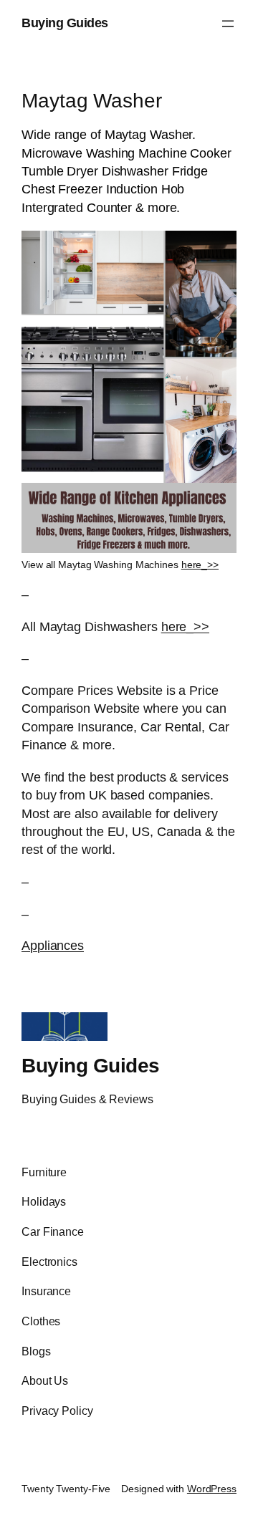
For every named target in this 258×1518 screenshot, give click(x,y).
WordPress (211, 1488)
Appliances (53, 945)
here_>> (200, 564)
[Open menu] (227, 23)
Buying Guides (65, 23)
